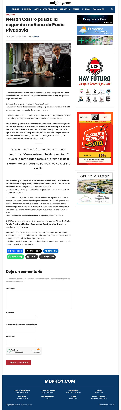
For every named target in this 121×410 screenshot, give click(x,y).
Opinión (86, 9)
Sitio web (10, 336)
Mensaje (10, 288)
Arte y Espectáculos (45, 9)
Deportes (65, 9)
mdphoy (35, 36)
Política (27, 9)
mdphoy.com (60, 381)
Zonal (76, 9)
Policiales (98, 9)
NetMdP (112, 405)
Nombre (10, 312)
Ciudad (15, 9)
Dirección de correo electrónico (21, 324)
